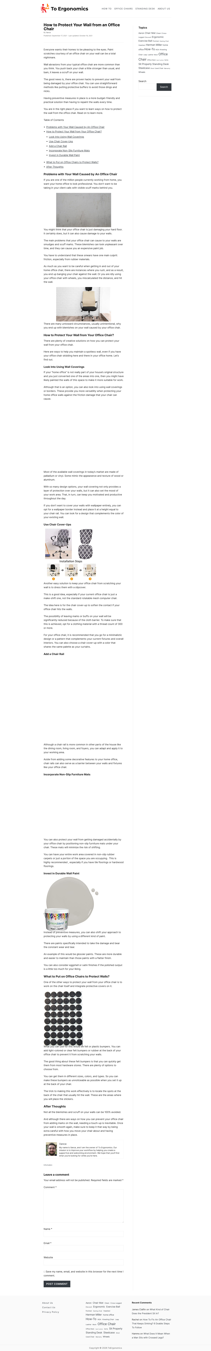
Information (48, 1165)
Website (48, 1257)
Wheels (141, 72)
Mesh (156, 55)
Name (48, 1229)
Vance (48, 33)
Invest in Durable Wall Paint (64, 155)
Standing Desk (160, 64)
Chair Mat (150, 33)
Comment (50, 1187)
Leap (145, 55)
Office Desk (151, 60)
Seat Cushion (160, 60)
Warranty (167, 68)
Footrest (156, 41)
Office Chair (107, 1324)
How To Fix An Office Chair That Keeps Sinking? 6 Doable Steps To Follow (151, 1323)
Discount (148, 37)
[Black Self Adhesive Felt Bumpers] (63, 1042)
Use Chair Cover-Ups (61, 141)
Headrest (141, 45)
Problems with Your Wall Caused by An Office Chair (75, 127)
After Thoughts (55, 166)
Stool (152, 68)
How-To (149, 49)
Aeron (141, 33)
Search (142, 81)
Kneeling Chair (108, 1319)
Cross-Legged (116, 1303)
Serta (166, 60)
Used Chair (159, 68)
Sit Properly (145, 64)
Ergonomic (158, 36)
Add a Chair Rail (58, 146)
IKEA (157, 50)
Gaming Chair (164, 41)
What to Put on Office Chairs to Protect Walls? (72, 162)
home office (108, 1315)
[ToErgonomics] (66, 8)
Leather (150, 55)
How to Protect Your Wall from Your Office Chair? (74, 131)
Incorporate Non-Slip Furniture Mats (69, 150)
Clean (158, 33)
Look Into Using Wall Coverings (66, 136)
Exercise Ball (145, 40)
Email (47, 1243)
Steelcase (144, 67)
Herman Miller (154, 44)
